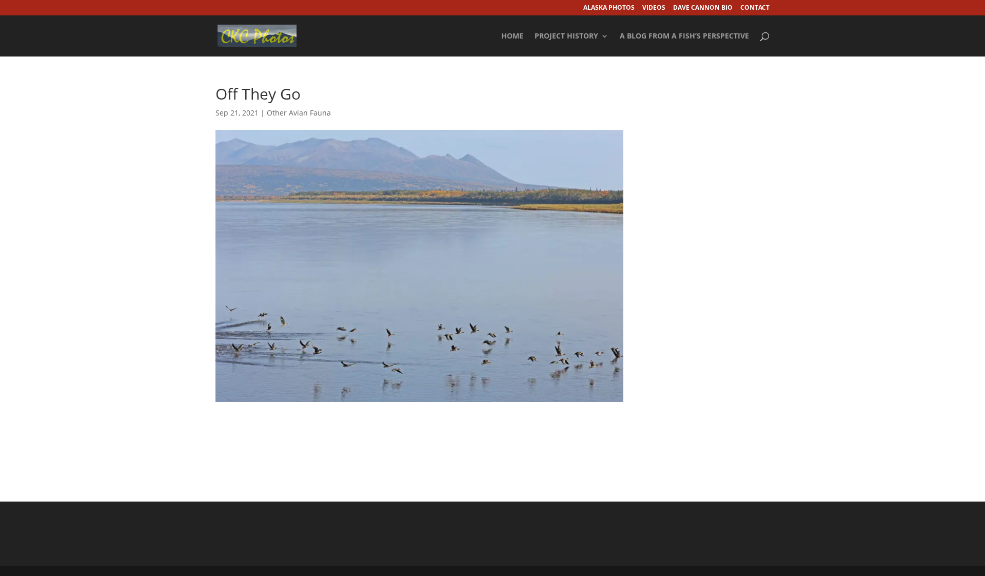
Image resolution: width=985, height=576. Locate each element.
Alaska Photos (609, 8)
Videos (653, 8)
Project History (566, 36)
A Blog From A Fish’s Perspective (684, 36)
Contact (755, 8)
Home (512, 36)
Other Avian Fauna (299, 113)
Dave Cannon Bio (703, 8)
